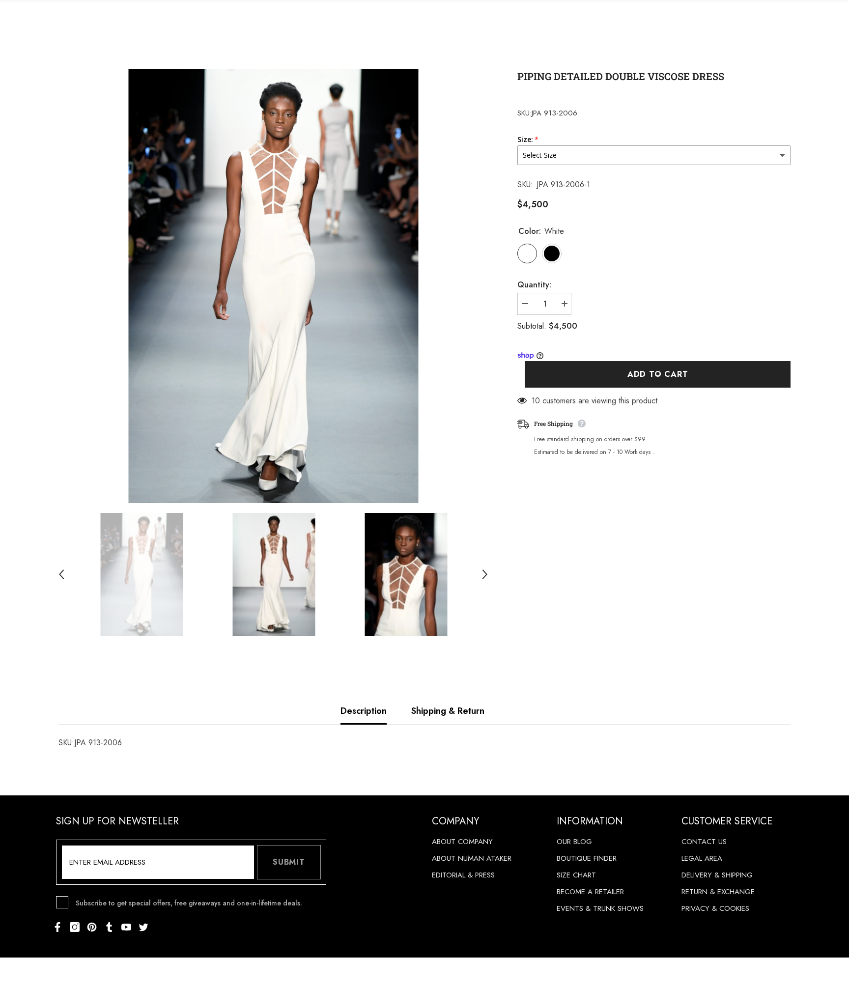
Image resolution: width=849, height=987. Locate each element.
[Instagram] (75, 927)
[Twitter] (143, 927)
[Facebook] (57, 927)
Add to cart (657, 374)
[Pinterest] (92, 927)
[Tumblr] (109, 927)
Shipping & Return (447, 711)
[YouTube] (126, 927)
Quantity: (534, 284)
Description (363, 711)
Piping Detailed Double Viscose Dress (620, 76)
